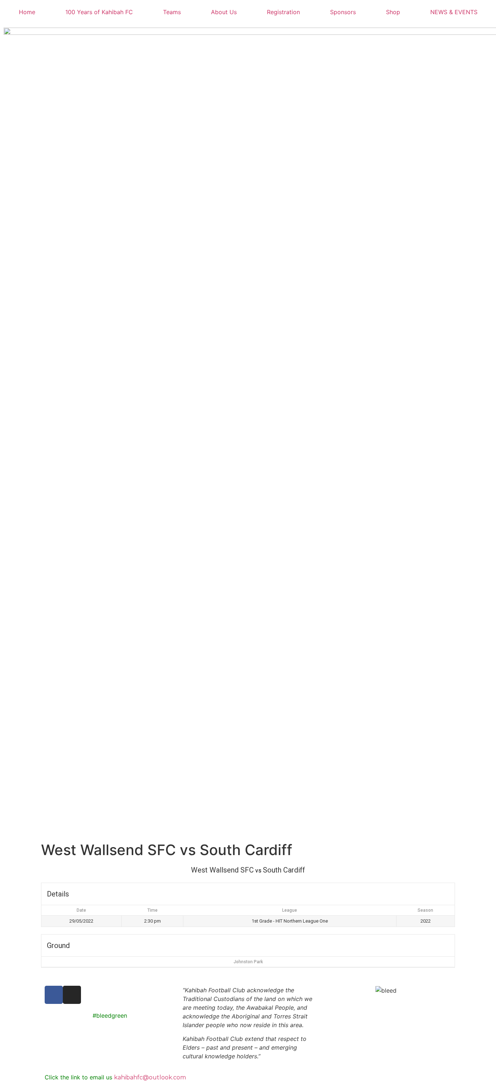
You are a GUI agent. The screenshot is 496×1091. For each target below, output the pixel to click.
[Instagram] (72, 995)
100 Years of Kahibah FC (99, 12)
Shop (393, 12)
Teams (172, 12)
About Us (224, 12)
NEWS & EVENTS (453, 12)
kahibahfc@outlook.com (150, 1077)
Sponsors (343, 12)
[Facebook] (54, 995)
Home (27, 12)
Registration (283, 12)
